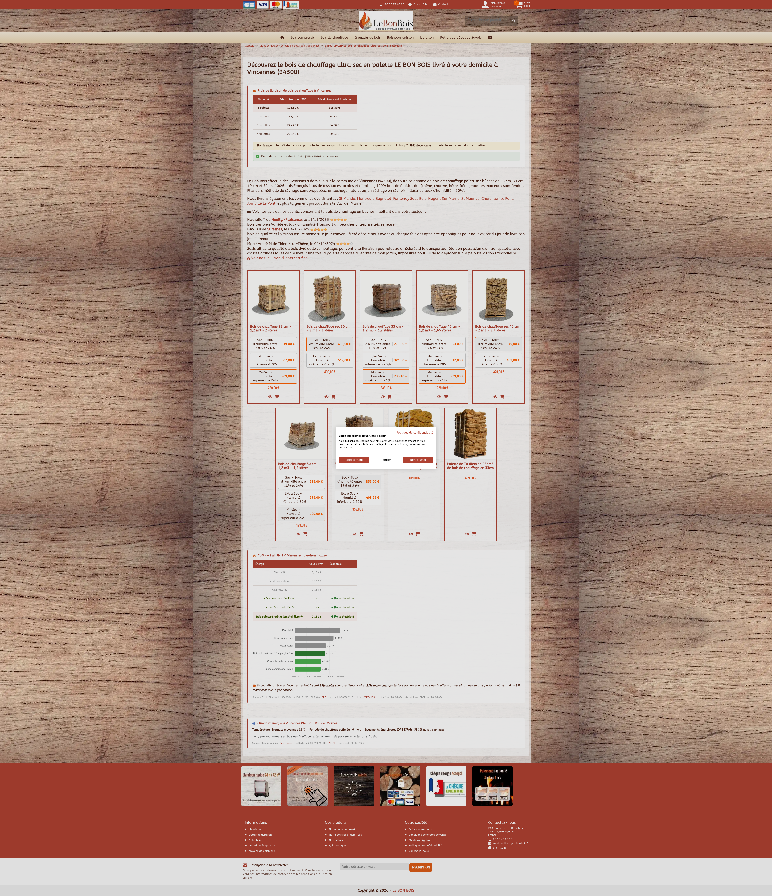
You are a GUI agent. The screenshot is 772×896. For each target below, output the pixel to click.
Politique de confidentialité (414, 432)
